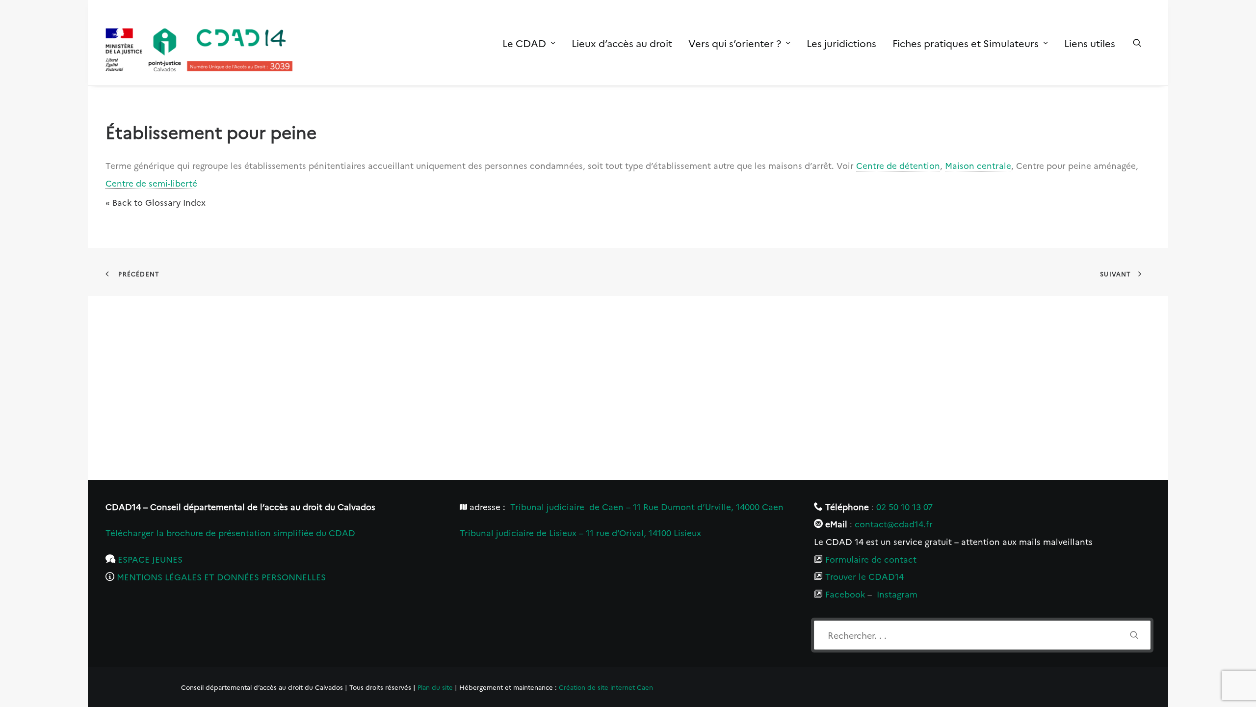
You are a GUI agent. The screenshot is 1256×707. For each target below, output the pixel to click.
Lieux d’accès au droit (622, 43)
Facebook (845, 593)
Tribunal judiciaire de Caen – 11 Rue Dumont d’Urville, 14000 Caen (647, 506)
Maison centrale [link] (978, 165)
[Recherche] (982, 635)
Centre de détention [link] (898, 165)
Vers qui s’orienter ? (734, 43)
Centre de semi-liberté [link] (151, 183)
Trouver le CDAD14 (864, 576)
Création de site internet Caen (606, 686)
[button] (1142, 42)
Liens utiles (1089, 43)
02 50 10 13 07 (904, 506)
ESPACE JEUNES (150, 559)
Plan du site (435, 686)
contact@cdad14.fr (894, 523)
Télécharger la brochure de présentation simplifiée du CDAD (230, 532)
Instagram (897, 593)
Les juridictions (841, 43)
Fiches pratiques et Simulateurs (965, 43)
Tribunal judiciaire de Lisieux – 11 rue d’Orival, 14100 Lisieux (580, 532)
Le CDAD (524, 43)
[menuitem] (529, 42)
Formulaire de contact (870, 559)
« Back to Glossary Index (155, 202)
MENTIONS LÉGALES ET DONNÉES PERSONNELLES (221, 576)
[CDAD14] (199, 42)
